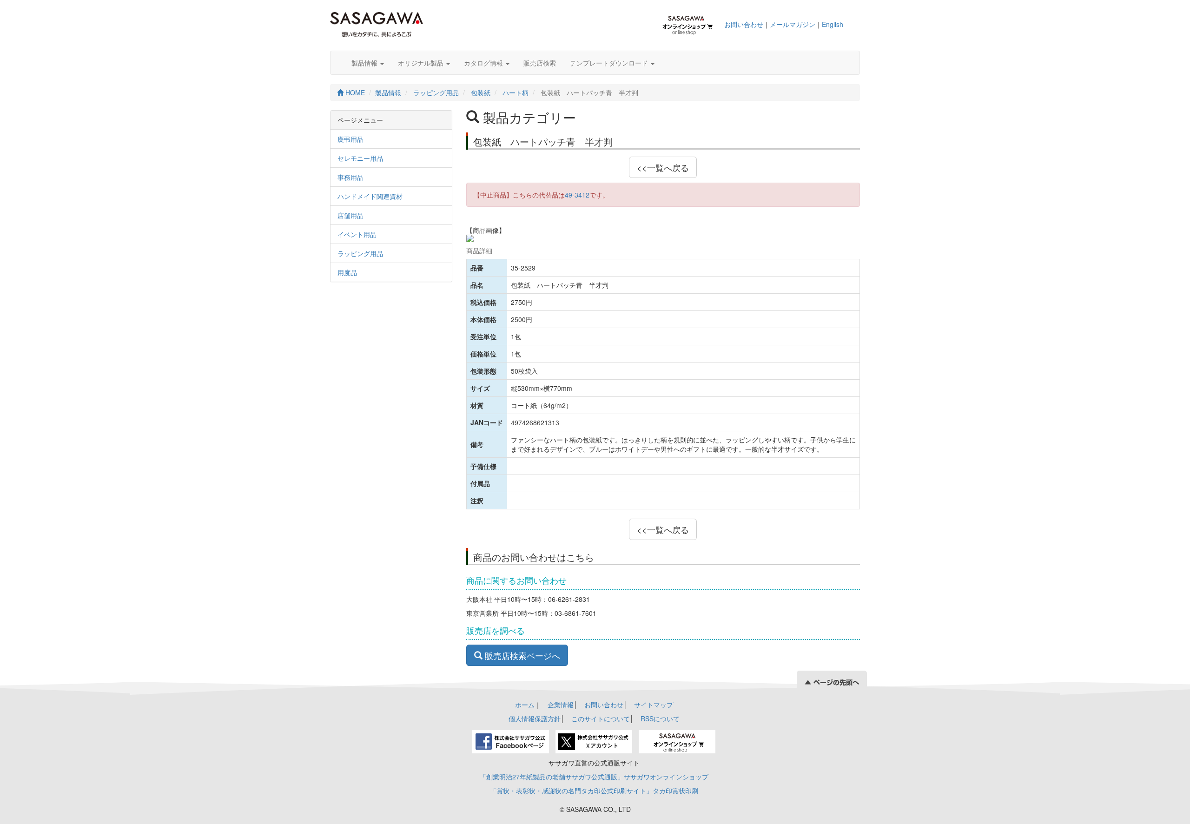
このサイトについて (600, 718)
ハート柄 (515, 92)
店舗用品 (350, 215)
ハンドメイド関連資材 (370, 196)
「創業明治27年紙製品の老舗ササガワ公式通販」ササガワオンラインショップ (594, 776)
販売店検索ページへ (521, 655)
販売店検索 (539, 62)
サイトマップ (653, 704)
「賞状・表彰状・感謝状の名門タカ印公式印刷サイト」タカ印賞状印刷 (594, 790)
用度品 (347, 272)
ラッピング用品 (436, 92)
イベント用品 (357, 234)
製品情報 (365, 62)
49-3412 (577, 194)
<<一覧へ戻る (663, 167)
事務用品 (350, 177)
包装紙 (480, 92)
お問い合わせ (743, 24)
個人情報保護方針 (535, 718)
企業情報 (561, 704)
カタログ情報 (484, 62)
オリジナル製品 (421, 62)
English (832, 24)
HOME (354, 92)
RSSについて (660, 718)
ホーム (525, 704)
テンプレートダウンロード (610, 62)
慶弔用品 (350, 139)
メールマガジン (792, 24)
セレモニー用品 (360, 158)
